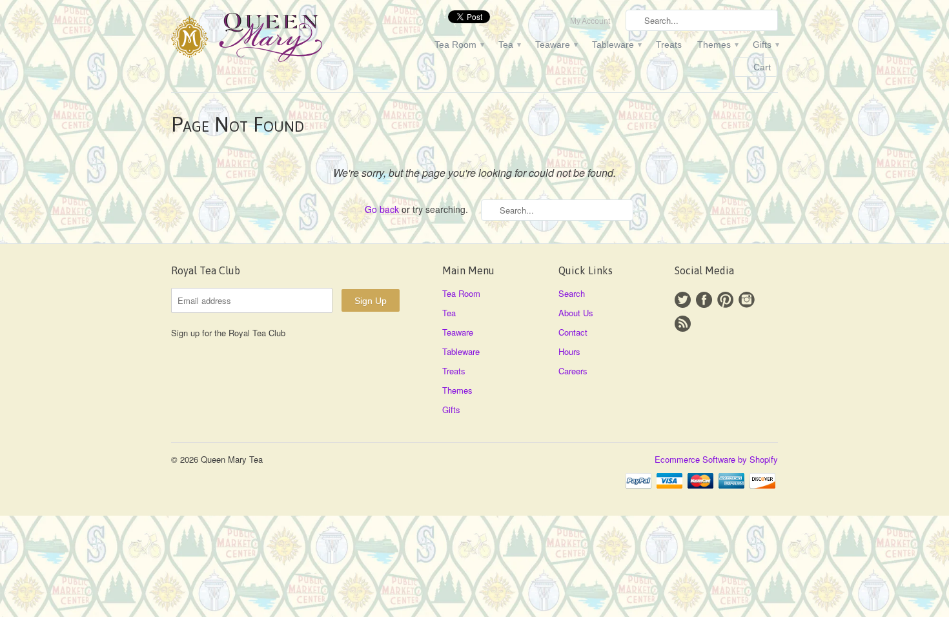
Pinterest (725, 300)
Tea (509, 44)
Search (571, 293)
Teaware (556, 44)
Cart (762, 67)
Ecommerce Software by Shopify (716, 459)
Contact (572, 332)
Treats (669, 44)
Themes (717, 44)
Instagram (747, 300)
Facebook (704, 300)
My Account (590, 21)
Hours (569, 351)
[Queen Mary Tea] (268, 39)
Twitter (683, 300)
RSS (683, 324)
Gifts (765, 44)
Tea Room (458, 44)
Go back (382, 209)
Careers (572, 371)
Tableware (616, 44)
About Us (575, 313)
